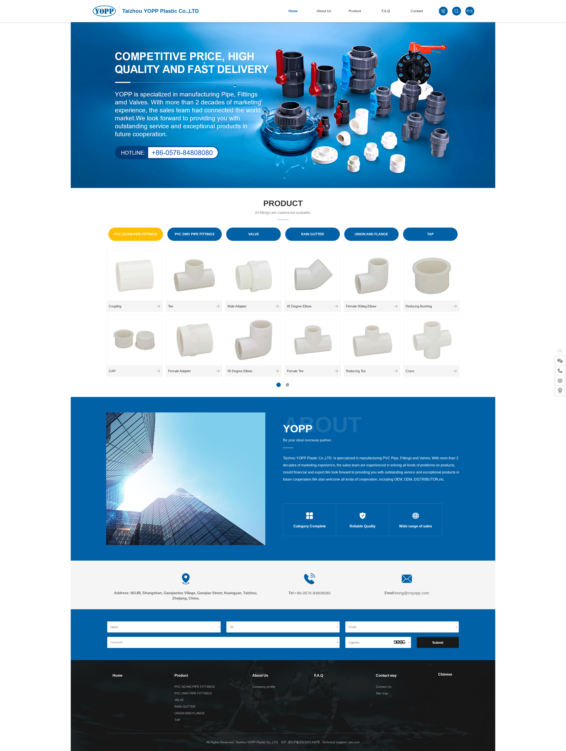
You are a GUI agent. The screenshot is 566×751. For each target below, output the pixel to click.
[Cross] (455, 371)
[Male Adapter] (277, 306)
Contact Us (383, 686)
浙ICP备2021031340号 (304, 742)
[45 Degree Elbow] (336, 306)
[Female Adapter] (217, 371)
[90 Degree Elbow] (277, 371)
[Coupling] (158, 306)
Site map (382, 693)
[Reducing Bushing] (455, 306)
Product (355, 11)
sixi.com (354, 742)
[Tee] (217, 306)
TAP (177, 720)
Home (293, 11)
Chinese (445, 674)
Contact (417, 11)
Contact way (386, 675)
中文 (470, 11)
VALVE (179, 700)
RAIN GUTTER (184, 706)
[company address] (560, 391)
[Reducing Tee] (395, 371)
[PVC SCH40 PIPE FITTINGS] (135, 234)
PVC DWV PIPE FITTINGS (193, 693)
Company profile (263, 686)
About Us (324, 11)
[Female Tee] (336, 371)
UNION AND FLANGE (189, 713)
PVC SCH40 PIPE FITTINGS (194, 686)
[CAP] (158, 371)
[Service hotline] (560, 371)
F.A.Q (386, 11)
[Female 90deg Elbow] (395, 306)
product (283, 203)
